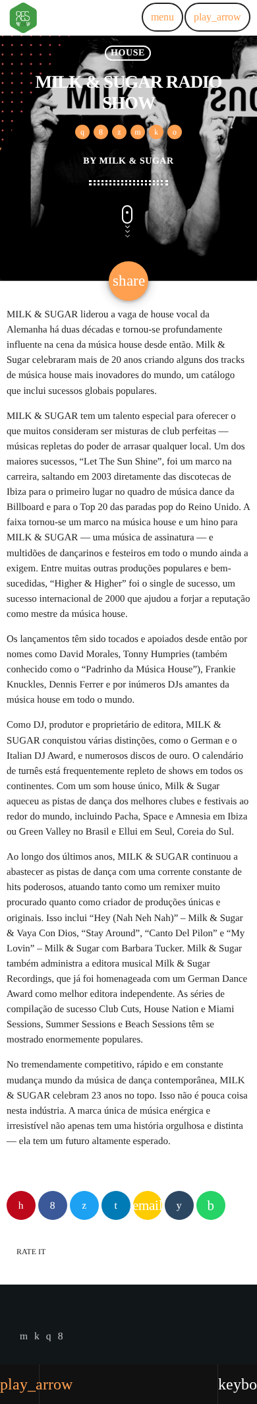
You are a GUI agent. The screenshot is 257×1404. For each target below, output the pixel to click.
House (128, 53)
